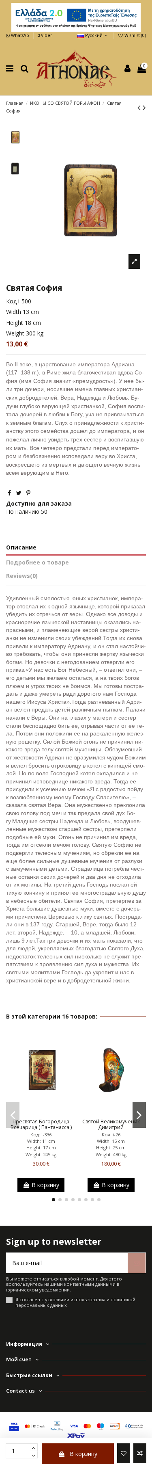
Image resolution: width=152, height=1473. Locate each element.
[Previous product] (140, 107)
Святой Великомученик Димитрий (111, 1124)
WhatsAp (20, 35)
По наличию (22, 511)
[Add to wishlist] (123, 1453)
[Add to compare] (139, 1453)
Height (14, 323)
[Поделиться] (9, 493)
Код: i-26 (111, 1134)
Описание (21, 547)
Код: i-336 (40, 1134)
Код (11, 301)
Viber (46, 35)
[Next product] (144, 107)
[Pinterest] (28, 493)
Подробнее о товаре (37, 562)
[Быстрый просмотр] (52, 1112)
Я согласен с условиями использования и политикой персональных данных (75, 1302)
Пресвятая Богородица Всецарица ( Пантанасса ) (41, 1124)
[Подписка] (137, 1263)
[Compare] (41, 1112)
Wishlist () (134, 35)
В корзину (83, 1454)
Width (13, 312)
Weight (15, 333)
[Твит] (18, 493)
